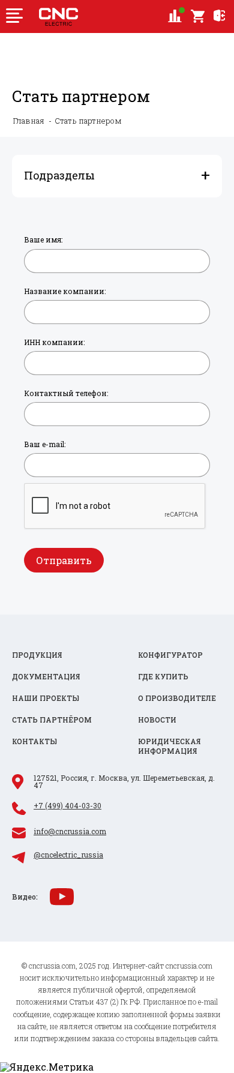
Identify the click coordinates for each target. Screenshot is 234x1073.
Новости (157, 719)
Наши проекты (45, 698)
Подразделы (59, 175)
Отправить (64, 560)
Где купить (163, 676)
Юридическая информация (169, 746)
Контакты (34, 741)
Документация (46, 676)
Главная (28, 121)
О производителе (177, 698)
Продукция (37, 655)
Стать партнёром (52, 719)
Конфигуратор (170, 655)
